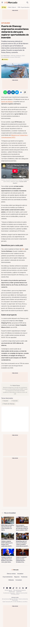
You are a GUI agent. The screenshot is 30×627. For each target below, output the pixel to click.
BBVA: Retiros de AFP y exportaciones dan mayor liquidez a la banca (7, 528)
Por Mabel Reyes (5, 55)
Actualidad (5, 23)
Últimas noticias (11, 573)
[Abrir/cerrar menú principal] (2, 2)
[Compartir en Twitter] (17, 92)
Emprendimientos (8, 577)
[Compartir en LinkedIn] (13, 92)
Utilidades (11, 580)
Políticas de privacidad (21, 593)
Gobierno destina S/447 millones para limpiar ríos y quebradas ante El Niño (6, 544)
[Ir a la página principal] (10, 2)
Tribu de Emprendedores (19, 590)
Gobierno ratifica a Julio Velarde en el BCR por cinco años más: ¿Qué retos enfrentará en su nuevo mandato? (6, 560)
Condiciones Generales (9, 593)
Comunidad (18, 580)
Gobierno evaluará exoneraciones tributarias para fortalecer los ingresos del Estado (21, 560)
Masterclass (12, 591)
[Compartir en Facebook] (9, 92)
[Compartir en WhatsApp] (5, 92)
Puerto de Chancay (9, 404)
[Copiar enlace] (25, 92)
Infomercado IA (8, 590)
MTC (23, 249)
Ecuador (6, 401)
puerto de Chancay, (7, 101)
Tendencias (24, 577)
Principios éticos (15, 594)
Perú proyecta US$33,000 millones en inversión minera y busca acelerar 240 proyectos (22, 528)
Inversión (15, 401)
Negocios (16, 577)
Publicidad (18, 591)
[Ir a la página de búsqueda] (27, 2)
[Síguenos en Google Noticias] (21, 92)
